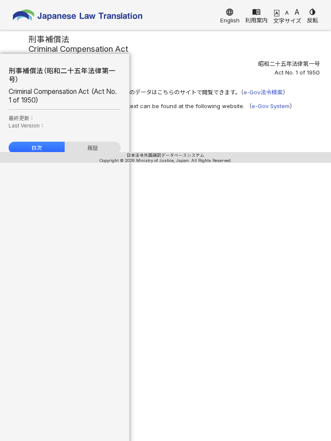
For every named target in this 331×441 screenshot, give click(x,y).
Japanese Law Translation (77, 17)
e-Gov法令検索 (263, 92)
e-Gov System (271, 105)
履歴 (92, 148)
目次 (36, 148)
